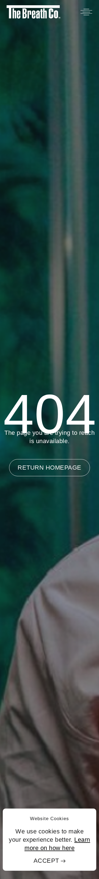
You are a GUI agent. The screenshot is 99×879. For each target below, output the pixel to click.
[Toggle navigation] (86, 12)
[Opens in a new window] (33, 12)
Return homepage (49, 467)
